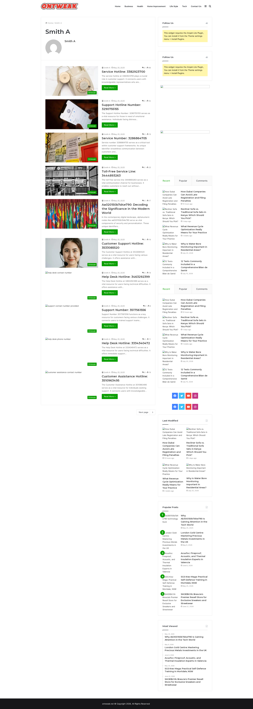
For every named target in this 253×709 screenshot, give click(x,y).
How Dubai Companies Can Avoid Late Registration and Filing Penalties (172, 448)
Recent (166, 180)
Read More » (110, 87)
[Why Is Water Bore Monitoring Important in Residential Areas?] (171, 250)
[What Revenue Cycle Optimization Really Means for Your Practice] (171, 232)
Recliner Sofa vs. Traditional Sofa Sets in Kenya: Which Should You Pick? (196, 448)
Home (117, 6)
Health (140, 6)
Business (129, 6)
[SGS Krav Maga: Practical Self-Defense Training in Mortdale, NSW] (171, 583)
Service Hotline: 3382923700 (123, 71)
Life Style (174, 6)
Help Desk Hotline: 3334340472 (126, 343)
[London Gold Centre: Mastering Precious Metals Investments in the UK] (171, 540)
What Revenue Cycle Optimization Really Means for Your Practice (194, 229)
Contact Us (196, 6)
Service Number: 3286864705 (124, 138)
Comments (201, 180)
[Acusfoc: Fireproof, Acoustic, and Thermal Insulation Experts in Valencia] (171, 562)
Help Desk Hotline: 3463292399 (126, 277)
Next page (143, 412)
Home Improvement (156, 6)
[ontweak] (59, 6)
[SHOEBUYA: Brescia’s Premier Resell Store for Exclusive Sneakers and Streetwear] (171, 602)
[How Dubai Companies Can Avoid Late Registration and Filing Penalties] (171, 198)
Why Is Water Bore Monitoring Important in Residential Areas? (194, 247)
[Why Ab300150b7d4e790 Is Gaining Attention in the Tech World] (171, 519)
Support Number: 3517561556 (124, 310)
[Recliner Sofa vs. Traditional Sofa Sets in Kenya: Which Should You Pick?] (171, 215)
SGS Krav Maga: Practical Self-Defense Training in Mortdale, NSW (194, 579)
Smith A (70, 41)
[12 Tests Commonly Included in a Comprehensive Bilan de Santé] (171, 267)
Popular (183, 180)
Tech (184, 6)
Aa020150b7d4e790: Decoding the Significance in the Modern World (126, 209)
